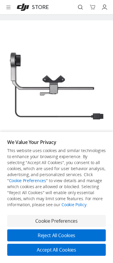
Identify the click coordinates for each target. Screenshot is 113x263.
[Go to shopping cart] (92, 7)
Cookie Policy (73, 204)
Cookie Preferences (27, 180)
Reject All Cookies (56, 235)
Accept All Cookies (56, 249)
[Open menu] (8, 7)
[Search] (80, 7)
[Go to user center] (105, 7)
